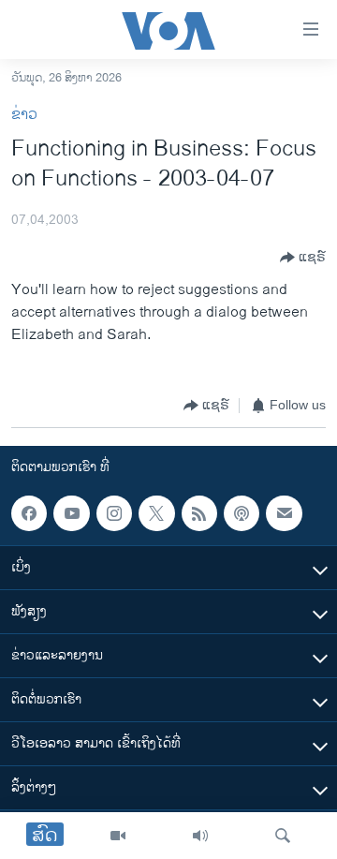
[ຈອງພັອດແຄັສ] (283, 513)
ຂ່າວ (24, 114)
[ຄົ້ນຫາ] (283, 835)
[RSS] (199, 513)
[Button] (303, 257)
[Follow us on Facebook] (29, 513)
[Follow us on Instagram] (114, 513)
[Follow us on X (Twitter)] (156, 513)
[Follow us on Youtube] (71, 513)
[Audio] (200, 835)
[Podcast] (241, 513)
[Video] (118, 835)
